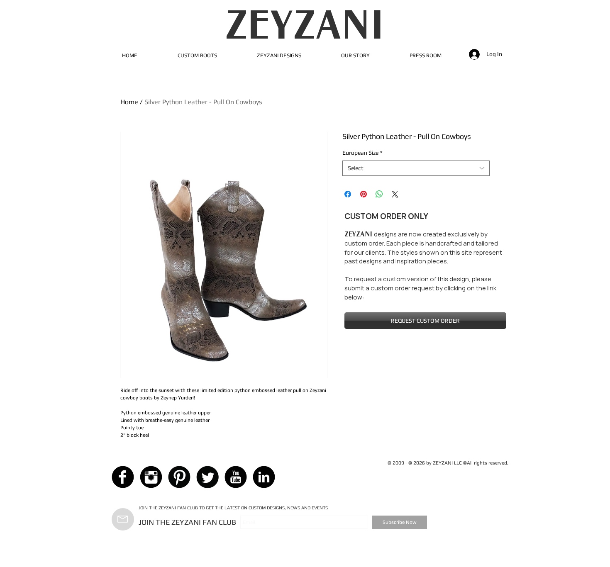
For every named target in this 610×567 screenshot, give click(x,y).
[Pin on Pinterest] (363, 194)
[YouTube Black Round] (235, 477)
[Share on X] (395, 194)
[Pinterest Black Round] (179, 477)
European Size (362, 152)
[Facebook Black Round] (123, 477)
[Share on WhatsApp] (379, 194)
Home (129, 102)
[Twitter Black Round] (207, 477)
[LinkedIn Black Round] (264, 477)
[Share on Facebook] (348, 194)
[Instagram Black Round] (151, 477)
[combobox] (416, 168)
